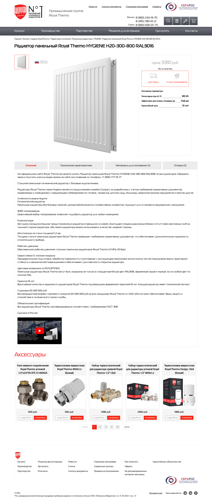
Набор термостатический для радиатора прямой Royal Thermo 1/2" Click (106, 369)
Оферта (128, 466)
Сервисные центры (103, 466)
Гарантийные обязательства (167, 462)
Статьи (71, 466)
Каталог (19, 31)
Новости (93, 7)
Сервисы (156, 7)
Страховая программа (137, 7)
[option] (21, 62)
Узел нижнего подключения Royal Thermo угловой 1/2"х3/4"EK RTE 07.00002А (33, 369)
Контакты (191, 31)
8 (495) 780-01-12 (146, 21)
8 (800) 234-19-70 (146, 17)
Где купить (162, 31)
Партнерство (84, 31)
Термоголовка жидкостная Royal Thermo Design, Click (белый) (179, 369)
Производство (50, 31)
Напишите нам (155, 493)
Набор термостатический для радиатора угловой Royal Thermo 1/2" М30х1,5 (142, 369)
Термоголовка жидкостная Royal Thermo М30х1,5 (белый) (69, 369)
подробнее (25, 418)
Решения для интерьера (124, 31)
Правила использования (106, 471)
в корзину (40, 418)
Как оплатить (131, 462)
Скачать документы (111, 7)
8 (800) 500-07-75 (147, 25)
